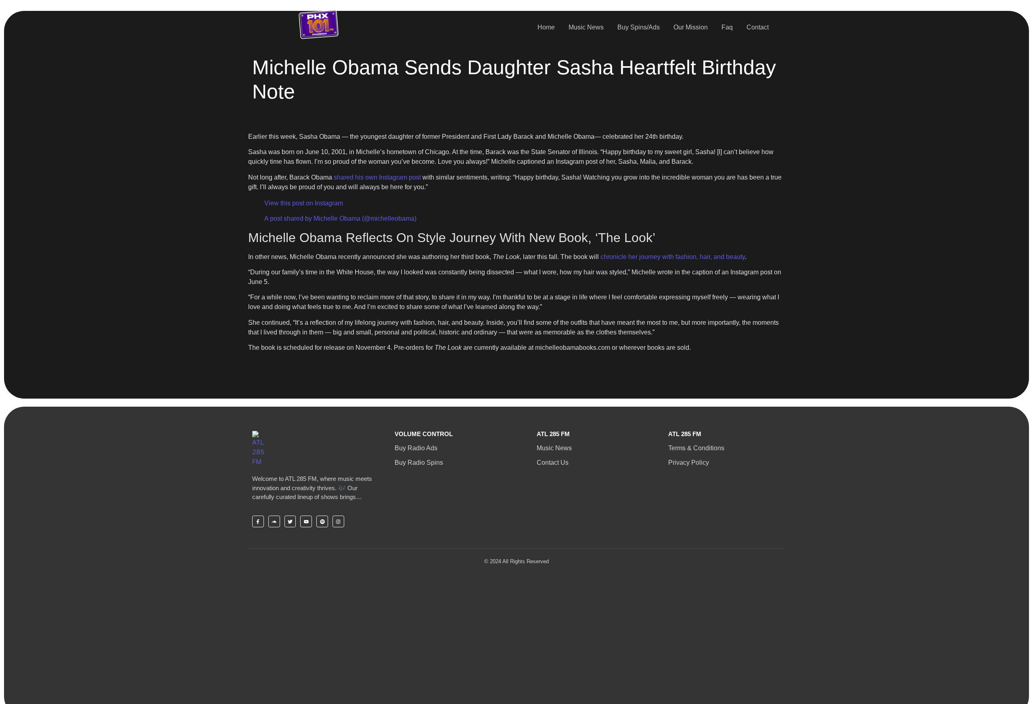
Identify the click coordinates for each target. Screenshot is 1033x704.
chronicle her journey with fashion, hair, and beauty (672, 256)
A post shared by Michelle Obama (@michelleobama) (340, 218)
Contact (758, 27)
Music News (586, 27)
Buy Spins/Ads (638, 27)
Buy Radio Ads (416, 448)
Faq (727, 27)
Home (546, 27)
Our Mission (690, 27)
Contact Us (553, 462)
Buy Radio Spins (419, 462)
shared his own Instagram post (377, 177)
